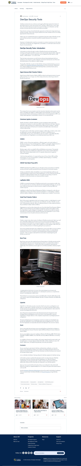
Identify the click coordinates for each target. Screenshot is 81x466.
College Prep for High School (33, 445)
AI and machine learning (25, 384)
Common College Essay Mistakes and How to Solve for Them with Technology (58, 411)
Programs (31, 436)
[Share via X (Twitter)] (23, 387)
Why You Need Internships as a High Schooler (40, 411)
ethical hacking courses (49, 381)
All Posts (16, 8)
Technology (22, 8)
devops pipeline (33, 381)
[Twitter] (31, 453)
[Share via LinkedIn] (26, 387)
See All (65, 397)
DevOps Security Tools (25, 381)
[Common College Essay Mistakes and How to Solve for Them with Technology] (58, 404)
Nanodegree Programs (32, 439)
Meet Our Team (16, 441)
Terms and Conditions (60, 441)
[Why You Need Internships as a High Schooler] (40, 404)
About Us (15, 439)
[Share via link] (28, 387)
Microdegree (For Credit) (32, 441)
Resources (45, 436)
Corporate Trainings (32, 447)
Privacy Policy (59, 443)
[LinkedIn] (23, 453)
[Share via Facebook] (20, 387)
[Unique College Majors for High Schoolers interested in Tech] (23, 404)
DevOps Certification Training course (45, 384)
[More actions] (60, 16)
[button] (18, 1)
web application (40, 381)
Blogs (43, 439)
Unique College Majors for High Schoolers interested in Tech (22, 411)
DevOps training (34, 384)
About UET (17, 436)
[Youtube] (29, 453)
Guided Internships (31, 443)
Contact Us (58, 439)
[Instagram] (26, 453)
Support (58, 436)
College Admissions (29, 8)
